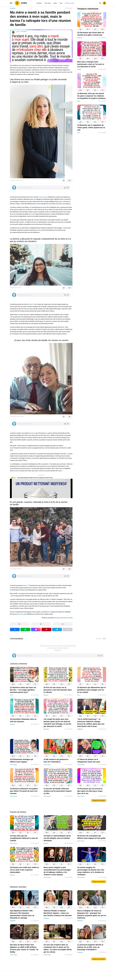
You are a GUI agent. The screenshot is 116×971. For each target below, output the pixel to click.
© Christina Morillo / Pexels (16, 180)
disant (31, 304)
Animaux (46, 843)
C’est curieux (13, 764)
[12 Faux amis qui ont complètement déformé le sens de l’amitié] (24, 823)
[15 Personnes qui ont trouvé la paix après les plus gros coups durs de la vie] (91, 776)
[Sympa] (21, 3)
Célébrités (80, 729)
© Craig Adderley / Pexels (16, 568)
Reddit (47, 70)
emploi (33, 214)
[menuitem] (39, 3)
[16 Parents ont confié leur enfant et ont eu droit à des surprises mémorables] (24, 855)
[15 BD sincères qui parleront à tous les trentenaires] (58, 747)
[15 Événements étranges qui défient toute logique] (24, 747)
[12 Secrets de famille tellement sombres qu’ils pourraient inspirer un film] (58, 776)
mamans (21, 614)
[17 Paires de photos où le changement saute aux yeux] (91, 747)
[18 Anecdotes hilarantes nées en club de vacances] (24, 706)
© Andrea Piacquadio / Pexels (17, 416)
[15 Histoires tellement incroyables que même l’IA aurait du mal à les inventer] (24, 776)
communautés (43, 197)
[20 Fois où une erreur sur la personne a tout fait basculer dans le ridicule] (58, 675)
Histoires (79, 37)
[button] (19, 624)
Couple (79, 69)
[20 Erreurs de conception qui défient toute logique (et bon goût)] (91, 823)
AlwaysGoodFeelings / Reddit (63, 617)
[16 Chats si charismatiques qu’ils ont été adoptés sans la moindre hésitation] (58, 823)
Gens (78, 101)
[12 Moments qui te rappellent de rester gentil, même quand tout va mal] (91, 112)
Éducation (12, 8)
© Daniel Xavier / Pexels (15, 287)
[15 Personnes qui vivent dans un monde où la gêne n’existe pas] (91, 20)
